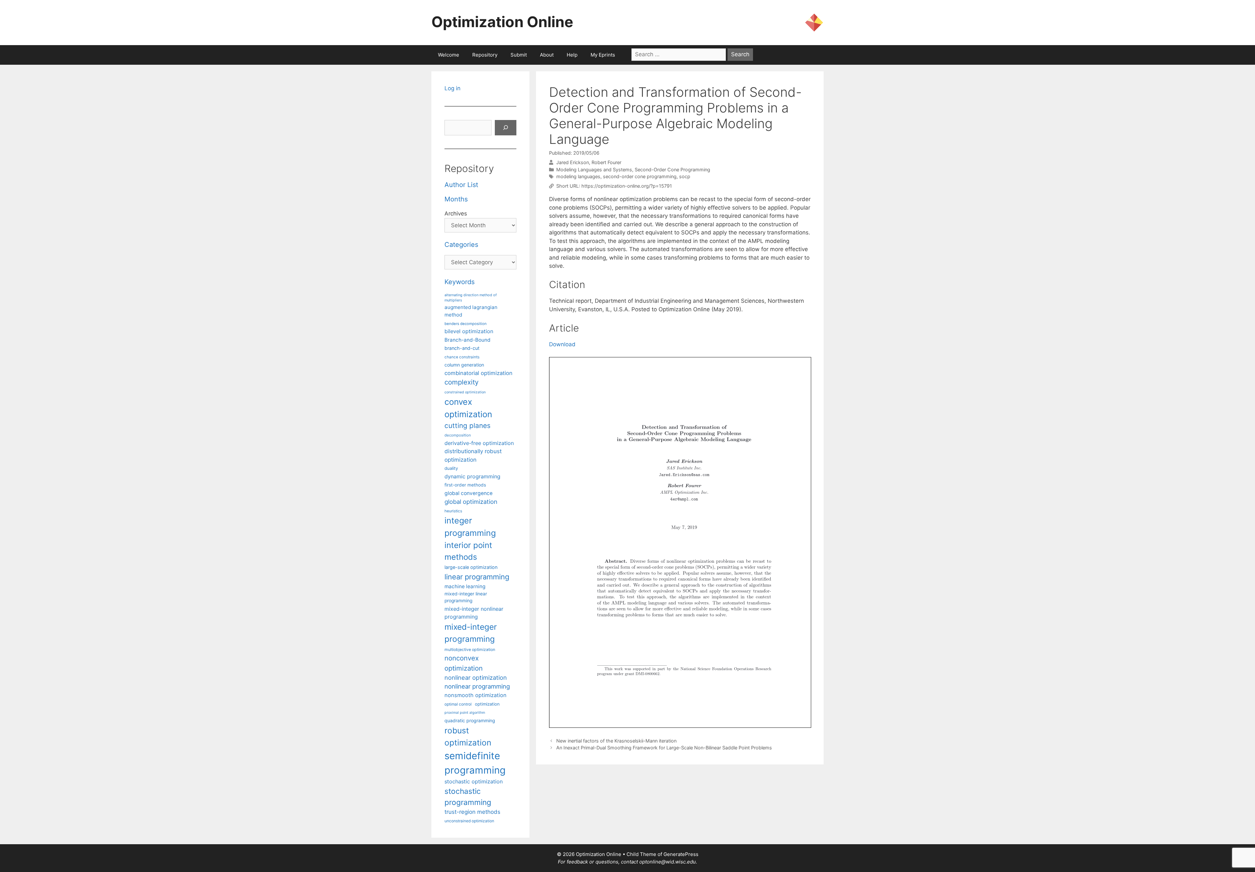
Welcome (448, 55)
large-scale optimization (470, 567)
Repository (484, 55)
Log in (452, 88)
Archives (455, 213)
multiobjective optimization (469, 649)
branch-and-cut (461, 348)
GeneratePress (680, 854)
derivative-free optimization (479, 443)
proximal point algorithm (464, 712)
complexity (461, 382)
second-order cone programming (640, 176)
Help (572, 55)
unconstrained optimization (469, 820)
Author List (461, 185)
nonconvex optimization (463, 663)
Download (562, 344)
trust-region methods (472, 812)
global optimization (470, 501)
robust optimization (467, 736)
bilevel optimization (468, 331)
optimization (487, 704)
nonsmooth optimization (475, 695)
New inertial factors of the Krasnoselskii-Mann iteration (616, 741)
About (547, 55)
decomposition (457, 435)
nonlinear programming (477, 686)
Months (456, 199)
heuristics (453, 511)
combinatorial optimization (478, 373)
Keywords (459, 282)
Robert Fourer (606, 162)
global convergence (468, 493)
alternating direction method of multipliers (470, 297)
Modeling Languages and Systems (594, 169)
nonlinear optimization (475, 677)
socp (684, 176)
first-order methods (465, 484)
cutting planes (467, 425)
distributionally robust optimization (473, 455)
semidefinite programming (475, 763)
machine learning (464, 586)
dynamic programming (472, 476)
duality (451, 468)
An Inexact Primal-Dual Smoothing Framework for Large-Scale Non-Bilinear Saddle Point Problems (664, 747)
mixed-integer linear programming (465, 597)
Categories (461, 244)
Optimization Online (502, 22)
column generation (464, 365)
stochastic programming (467, 797)
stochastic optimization (473, 781)
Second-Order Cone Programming (672, 169)
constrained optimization (465, 392)
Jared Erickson (572, 162)
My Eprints (603, 55)
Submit (518, 55)
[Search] (505, 128)
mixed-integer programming (470, 633)
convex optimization (468, 408)
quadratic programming (469, 720)
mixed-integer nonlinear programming (473, 613)
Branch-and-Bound (467, 340)
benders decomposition (465, 323)
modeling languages (578, 176)
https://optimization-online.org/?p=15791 (626, 186)
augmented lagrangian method (470, 311)
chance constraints (461, 357)
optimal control (458, 704)
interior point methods (468, 551)
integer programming (470, 527)
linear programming (476, 577)
